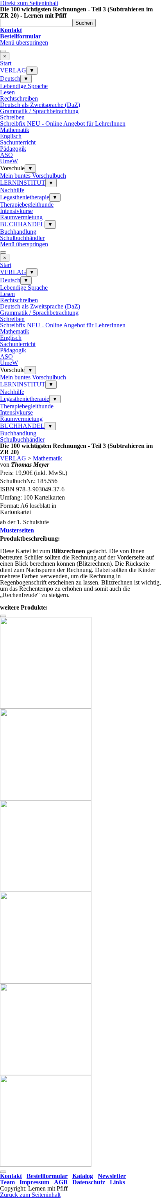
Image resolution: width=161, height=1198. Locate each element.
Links (117, 1182)
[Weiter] (3, 1172)
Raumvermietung (21, 217)
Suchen (84, 23)
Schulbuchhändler (22, 238)
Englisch (10, 136)
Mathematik (14, 129)
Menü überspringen (24, 42)
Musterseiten (17, 530)
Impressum (34, 1182)
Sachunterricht (18, 142)
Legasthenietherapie (24, 197)
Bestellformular (47, 1176)
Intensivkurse (16, 210)
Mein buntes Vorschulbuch (33, 175)
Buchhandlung (18, 231)
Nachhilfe (12, 190)
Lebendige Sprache (24, 86)
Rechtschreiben (19, 98)
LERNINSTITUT (22, 182)
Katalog (82, 1176)
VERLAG (13, 70)
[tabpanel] (80, 33)
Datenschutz (88, 1182)
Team (7, 1182)
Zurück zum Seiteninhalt (30, 1194)
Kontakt (11, 1176)
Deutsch (10, 78)
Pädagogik (13, 148)
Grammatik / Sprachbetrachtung (39, 111)
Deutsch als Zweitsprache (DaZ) (40, 104)
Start (5, 63)
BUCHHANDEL (22, 224)
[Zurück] (3, 616)
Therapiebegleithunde (27, 204)
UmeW (9, 161)
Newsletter (112, 1176)
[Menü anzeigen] (3, 51)
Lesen (7, 92)
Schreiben (12, 117)
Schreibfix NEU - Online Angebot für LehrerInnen (62, 123)
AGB (61, 1182)
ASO (6, 155)
